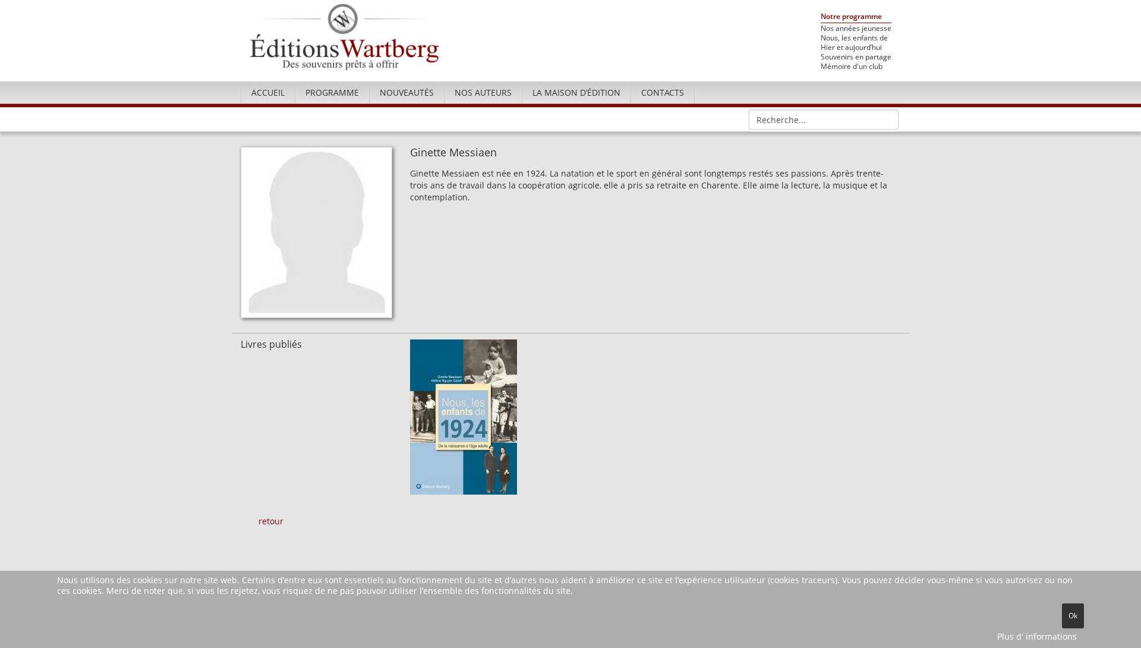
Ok (1072, 616)
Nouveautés (407, 92)
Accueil (268, 92)
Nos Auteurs (483, 92)
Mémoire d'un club (851, 66)
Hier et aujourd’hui (851, 47)
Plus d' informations (1037, 636)
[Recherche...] (886, 118)
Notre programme (851, 16)
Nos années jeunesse (856, 28)
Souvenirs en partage (856, 57)
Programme (332, 92)
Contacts (662, 92)
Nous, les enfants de (854, 38)
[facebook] (889, 91)
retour (271, 521)
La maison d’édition (576, 92)
